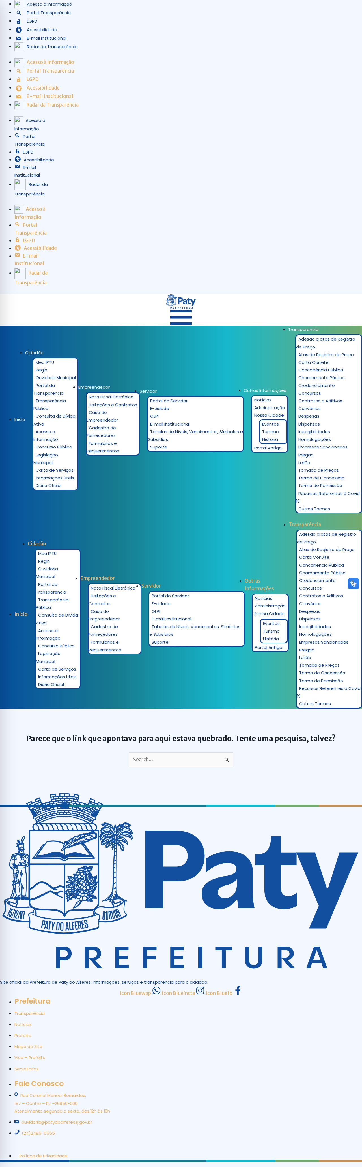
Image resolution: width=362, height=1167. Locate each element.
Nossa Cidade (269, 415)
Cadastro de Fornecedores (101, 431)
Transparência (303, 329)
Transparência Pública (49, 404)
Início (19, 419)
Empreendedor (94, 387)
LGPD (28, 152)
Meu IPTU (45, 362)
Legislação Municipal (45, 458)
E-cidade (159, 408)
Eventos (270, 424)
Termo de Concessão (321, 478)
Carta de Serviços (55, 470)
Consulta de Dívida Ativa (54, 420)
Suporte (158, 447)
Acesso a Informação (45, 435)
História (270, 439)
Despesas (308, 416)
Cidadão (34, 353)
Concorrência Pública (320, 370)
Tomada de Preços (318, 470)
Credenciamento (316, 385)
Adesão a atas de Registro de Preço (325, 343)
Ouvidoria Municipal (56, 378)
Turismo (270, 432)
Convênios (309, 408)
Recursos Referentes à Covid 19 (328, 497)
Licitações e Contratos (113, 405)
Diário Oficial (48, 485)
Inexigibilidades (314, 432)
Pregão (306, 455)
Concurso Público (54, 447)
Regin (41, 370)
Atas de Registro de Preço (326, 355)
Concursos (309, 393)
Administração (269, 408)
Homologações (314, 439)
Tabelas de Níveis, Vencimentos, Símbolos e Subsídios (195, 435)
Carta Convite (313, 362)
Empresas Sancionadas (323, 447)
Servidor (148, 391)
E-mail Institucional (170, 424)
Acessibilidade (39, 160)
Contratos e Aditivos (320, 401)
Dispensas (309, 424)
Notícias (263, 400)
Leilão (304, 462)
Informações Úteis (55, 478)
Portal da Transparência (48, 389)
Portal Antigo (268, 448)
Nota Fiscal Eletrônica (111, 397)
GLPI (154, 416)
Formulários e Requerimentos (103, 447)
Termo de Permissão (320, 485)
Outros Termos (314, 509)
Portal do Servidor (169, 401)
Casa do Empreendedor (102, 416)
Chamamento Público (321, 378)
